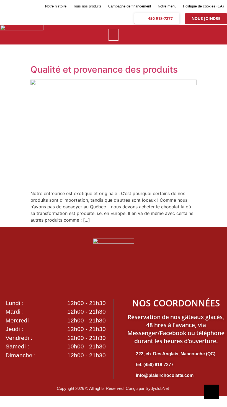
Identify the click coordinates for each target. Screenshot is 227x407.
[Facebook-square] (189, 35)
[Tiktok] (216, 35)
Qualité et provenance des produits (104, 69)
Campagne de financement (129, 6)
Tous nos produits (87, 6)
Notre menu (167, 6)
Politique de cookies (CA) (203, 6)
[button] (114, 35)
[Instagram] (202, 35)
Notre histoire (55, 6)
